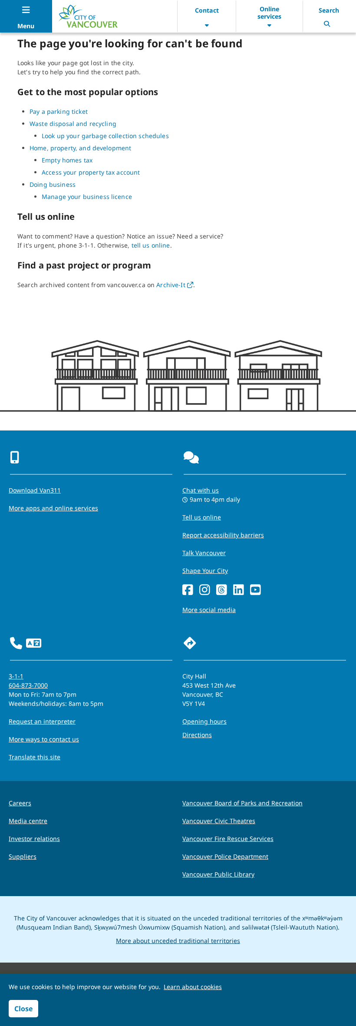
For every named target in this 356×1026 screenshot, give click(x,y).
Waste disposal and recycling (73, 123)
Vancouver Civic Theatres (218, 821)
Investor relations (34, 838)
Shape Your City (205, 570)
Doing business (53, 184)
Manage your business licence (87, 196)
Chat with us (200, 490)
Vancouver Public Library (218, 874)
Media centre (28, 821)
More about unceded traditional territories (178, 941)
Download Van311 (35, 490)
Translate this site (34, 757)
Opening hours (204, 721)
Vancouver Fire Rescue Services (228, 838)
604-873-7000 (28, 685)
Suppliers (22, 856)
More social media (209, 610)
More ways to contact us (44, 739)
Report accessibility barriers (223, 535)
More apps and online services (53, 508)
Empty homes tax (67, 160)
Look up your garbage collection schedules (105, 136)
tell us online (151, 245)
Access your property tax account (91, 172)
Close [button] (23, 1008)
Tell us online (201, 517)
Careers (20, 803)
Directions (197, 735)
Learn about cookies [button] (193, 987)
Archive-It (174, 285)
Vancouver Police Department (225, 856)
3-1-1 (16, 676)
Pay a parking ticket (59, 111)
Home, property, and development (80, 148)
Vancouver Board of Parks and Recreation (242, 803)
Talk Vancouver (204, 553)
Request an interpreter (42, 721)
